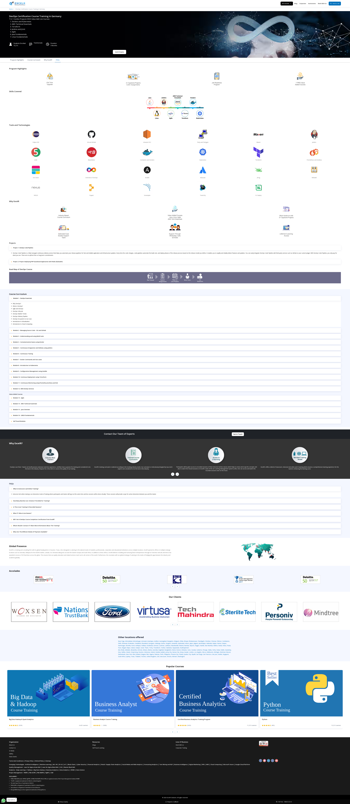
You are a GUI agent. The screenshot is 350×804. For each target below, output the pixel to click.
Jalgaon (196, 643)
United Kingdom (151, 656)
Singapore (226, 654)
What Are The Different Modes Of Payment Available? (30, 532)
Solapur (138, 648)
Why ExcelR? (48, 60)
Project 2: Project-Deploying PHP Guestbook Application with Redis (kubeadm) (38, 261)
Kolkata (143, 645)
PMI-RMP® (40, 773)
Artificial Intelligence (31, 764)
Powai (229, 645)
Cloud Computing (216, 764)
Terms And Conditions (16, 761)
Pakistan (156, 654)
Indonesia (147, 652)
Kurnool (156, 645)
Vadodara (169, 648)
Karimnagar (121, 645)
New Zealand (136, 654)
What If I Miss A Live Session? (22, 513)
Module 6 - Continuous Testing (23, 354)
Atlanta (150, 650)
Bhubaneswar (193, 641)
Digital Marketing (194, 764)
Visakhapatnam (184, 648)
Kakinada (209, 643)
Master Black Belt (69, 767)
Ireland (153, 652)
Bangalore (170, 641)
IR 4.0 (60, 764)
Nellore (215, 645)
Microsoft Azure (228, 764)
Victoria (169, 656)
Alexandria (134, 650)
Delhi (119, 643)
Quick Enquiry (119, 52)
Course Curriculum (33, 60)
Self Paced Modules (19, 421)
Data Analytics (64, 770)
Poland (181, 654)
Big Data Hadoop (39, 770)
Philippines (167, 654)
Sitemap (48, 761)
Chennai (213, 641)
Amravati (144, 641)
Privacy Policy (29, 761)
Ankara (145, 650)
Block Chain (71, 764)
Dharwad (124, 643)
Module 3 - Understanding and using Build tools (28, 336)
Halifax (123, 652)
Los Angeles (198, 652)
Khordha (128, 645)
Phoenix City (174, 654)
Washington (181, 656)
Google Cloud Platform (242, 764)
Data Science (80, 770)
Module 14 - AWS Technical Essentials (25, 404)
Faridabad (138, 643)
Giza (119, 652)
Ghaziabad (144, 643)
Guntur (163, 643)
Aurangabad (163, 641)
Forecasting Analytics (151, 764)
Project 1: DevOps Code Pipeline (23, 248)
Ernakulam (131, 643)
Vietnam (174, 656)
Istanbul (157, 652)
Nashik (202, 645)
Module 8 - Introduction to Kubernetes (25, 365)
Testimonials (38, 43)
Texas (133, 656)
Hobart (128, 652)
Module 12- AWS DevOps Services (23, 389)
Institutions (312, 3)
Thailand (137, 656)
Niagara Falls (145, 654)
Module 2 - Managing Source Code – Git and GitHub (29, 330)
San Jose (214, 654)
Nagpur (197, 645)
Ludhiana (167, 645)
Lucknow (161, 645)
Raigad (124, 648)
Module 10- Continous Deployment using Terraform (29, 377)
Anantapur (150, 641)
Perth (161, 654)
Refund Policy (39, 761)
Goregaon (151, 643)
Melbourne (210, 652)
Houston (140, 652)
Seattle (220, 654)
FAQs (58, 60)
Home (11, 9)
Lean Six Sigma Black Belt (50, 767)
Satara (133, 648)
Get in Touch (237, 434)
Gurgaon (168, 643)
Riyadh (194, 654)
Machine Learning (45, 764)
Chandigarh (201, 641)
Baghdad (161, 650)
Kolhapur (138, 645)
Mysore (192, 645)
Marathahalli (174, 645)
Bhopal (186, 641)
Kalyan (214, 643)
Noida (220, 645)
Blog (295, 3)
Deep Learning (20, 770)
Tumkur (163, 648)
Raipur (128, 648)
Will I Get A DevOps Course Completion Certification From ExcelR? (34, 519)
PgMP (47, 773)
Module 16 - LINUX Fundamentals (23, 415)
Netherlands (121, 654)
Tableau (29, 770)
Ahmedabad (128, 641)
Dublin (222, 650)
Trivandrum (156, 648)
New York (129, 654)
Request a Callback (172, 802)
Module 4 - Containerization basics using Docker (28, 342)
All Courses (285, 3)
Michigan (216, 652)
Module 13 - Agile (18, 398)
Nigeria (151, 654)
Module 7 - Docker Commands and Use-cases (27, 359)
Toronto (143, 656)
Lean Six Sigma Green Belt (32, 767)
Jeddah (163, 652)
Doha (214, 650)
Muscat (228, 652)
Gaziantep (228, 650)
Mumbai (186, 645)
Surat (142, 648)
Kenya (182, 652)
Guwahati (174, 643)
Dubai (218, 650)
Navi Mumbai (209, 645)
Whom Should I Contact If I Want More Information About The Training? (36, 525)
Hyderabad (181, 643)
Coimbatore (225, 641)
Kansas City (175, 652)
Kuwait (186, 652)
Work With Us (322, 3)
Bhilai (181, 641)
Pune (119, 648)
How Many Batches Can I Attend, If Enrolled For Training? (31, 501)
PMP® (26, 773)
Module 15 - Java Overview (21, 409)
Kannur (219, 643)
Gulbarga (157, 643)
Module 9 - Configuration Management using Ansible (30, 371)
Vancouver (163, 656)
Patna (224, 645)
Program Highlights (17, 60)
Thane (146, 648)
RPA (203, 764)
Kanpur (224, 643)
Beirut (174, 650)
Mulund (181, 645)
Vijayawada (176, 648)
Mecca (204, 652)
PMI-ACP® (32, 773)
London (191, 652)
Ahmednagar (137, 641)
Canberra (199, 650)
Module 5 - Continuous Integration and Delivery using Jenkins (32, 348)
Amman (140, 650)
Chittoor (219, 641)
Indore (187, 643)
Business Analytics (52, 770)
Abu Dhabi (121, 650)
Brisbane (184, 650)
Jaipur (191, 643)
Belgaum (176, 641)
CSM (51, 773)
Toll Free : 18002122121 (285, 802)
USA (158, 656)
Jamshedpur (202, 643)
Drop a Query (64, 802)
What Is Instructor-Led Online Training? (26, 489)
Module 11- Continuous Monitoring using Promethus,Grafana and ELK (35, 383)
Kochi (133, 645)
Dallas (210, 650)
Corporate (302, 3)
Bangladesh (168, 650)
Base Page (121, 641)
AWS (207, 764)
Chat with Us (11, 800)
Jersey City (169, 652)
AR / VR (55, 764)
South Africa (121, 656)
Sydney (128, 656)
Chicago (205, 650)
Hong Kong (134, 652)
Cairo (189, 650)
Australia (155, 650)
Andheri (156, 641)
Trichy (151, 648)
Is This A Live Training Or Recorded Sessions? (27, 507)
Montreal (222, 652)
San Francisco (207, 654)
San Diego (199, 654)
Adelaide (127, 650)
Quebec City (187, 654)
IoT (65, 764)
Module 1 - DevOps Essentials (22, 298)
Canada (193, 650)
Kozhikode (150, 645)
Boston (178, 650)
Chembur (208, 641)
